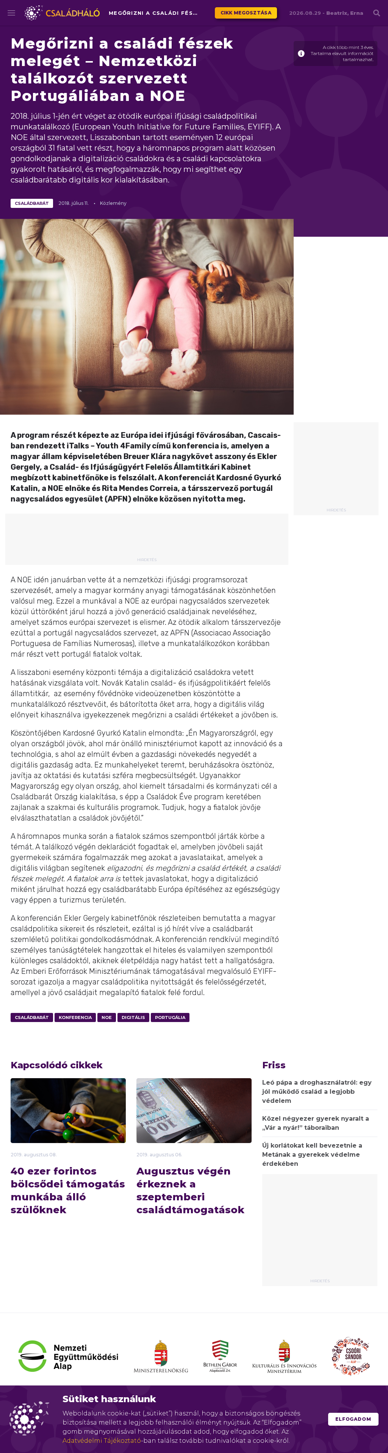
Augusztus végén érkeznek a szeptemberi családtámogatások (190, 1190)
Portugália (170, 1017)
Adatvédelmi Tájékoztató (102, 1440)
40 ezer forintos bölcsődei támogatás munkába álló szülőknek (68, 1190)
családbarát (32, 203)
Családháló (62, 12)
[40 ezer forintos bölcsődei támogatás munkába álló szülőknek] (68, 1117)
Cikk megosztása (246, 13)
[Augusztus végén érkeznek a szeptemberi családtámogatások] (194, 1124)
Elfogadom (353, 1419)
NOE (107, 1017)
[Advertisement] (336, 468)
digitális (133, 1017)
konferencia (75, 1017)
